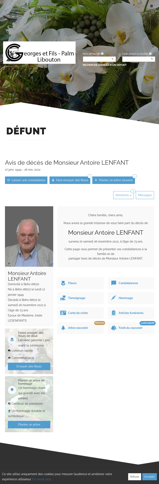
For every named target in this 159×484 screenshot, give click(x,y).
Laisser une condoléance (27, 180)
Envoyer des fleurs (29, 366)
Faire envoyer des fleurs (72, 179)
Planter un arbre (29, 424)
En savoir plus (41, 479)
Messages (145, 195)
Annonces (125, 194)
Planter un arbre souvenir (116, 179)
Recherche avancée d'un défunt (104, 65)
